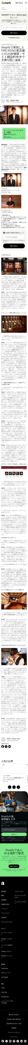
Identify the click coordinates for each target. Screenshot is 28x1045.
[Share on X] (6, 746)
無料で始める (19, 3)
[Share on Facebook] (2, 746)
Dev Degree (4, 977)
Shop (2, 988)
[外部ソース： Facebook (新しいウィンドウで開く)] (3, 1041)
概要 (2, 895)
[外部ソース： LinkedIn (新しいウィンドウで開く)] (21, 1041)
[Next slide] (18, 787)
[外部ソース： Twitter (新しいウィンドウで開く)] (6, 1041)
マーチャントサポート (6, 933)
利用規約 (14, 1028)
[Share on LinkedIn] (9, 746)
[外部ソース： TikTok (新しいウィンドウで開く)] (17, 1041)
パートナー (4, 908)
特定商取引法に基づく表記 (14, 1023)
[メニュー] (26, 3)
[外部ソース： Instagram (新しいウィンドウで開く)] (14, 1041)
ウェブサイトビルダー (20, 902)
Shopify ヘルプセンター (6, 939)
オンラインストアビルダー (20, 896)
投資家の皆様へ (5, 904)
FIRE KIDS (4, 144)
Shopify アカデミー (6, 951)
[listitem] (14, 773)
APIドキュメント (6, 973)
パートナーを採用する (6, 946)
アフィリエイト (5, 913)
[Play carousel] (14, 787)
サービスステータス (6, 922)
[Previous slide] (9, 787)
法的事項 (3, 917)
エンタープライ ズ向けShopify (7, 1002)
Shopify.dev (4, 968)
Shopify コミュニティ (6, 956)
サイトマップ (14, 1037)
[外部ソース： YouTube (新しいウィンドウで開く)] (10, 1041)
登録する (14, 834)
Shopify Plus (5, 996)
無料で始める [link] (14, 33)
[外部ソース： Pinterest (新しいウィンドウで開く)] (25, 1041)
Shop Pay (4, 992)
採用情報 (3, 900)
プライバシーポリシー (14, 1032)
